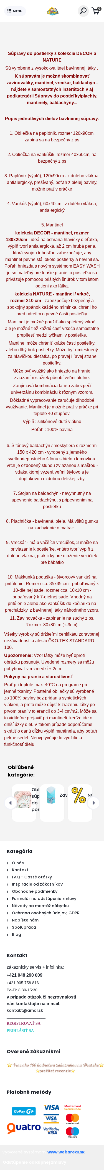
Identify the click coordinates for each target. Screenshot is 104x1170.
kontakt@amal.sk (25, 1010)
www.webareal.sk (66, 1152)
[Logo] (52, 11)
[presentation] (10, 803)
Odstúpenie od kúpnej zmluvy (34, 1162)
